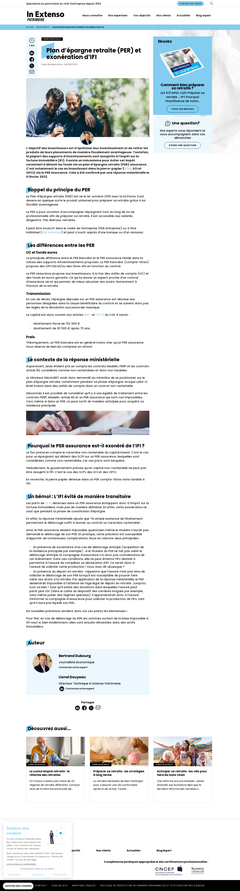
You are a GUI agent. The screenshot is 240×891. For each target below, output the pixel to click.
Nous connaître (92, 15)
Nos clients (163, 15)
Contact (41, 885)
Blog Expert (164, 850)
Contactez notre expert (73, 667)
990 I (87, 315)
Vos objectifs (142, 15)
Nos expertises (118, 15)
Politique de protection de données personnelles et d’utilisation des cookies (152, 885)
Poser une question (182, 145)
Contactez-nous (190, 3)
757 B (100, 315)
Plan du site (60, 885)
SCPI (127, 168)
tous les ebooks (182, 109)
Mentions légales (84, 885)
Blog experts (43, 27)
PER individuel (51, 232)
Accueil (30, 27)
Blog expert (203, 15)
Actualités (183, 15)
